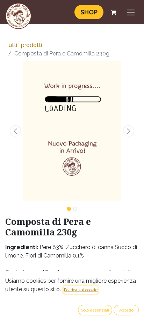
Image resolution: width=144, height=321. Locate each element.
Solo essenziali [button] (95, 310)
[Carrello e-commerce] (113, 12)
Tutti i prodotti (23, 45)
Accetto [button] (126, 310)
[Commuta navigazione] (131, 12)
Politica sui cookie (81, 289)
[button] (15, 130)
